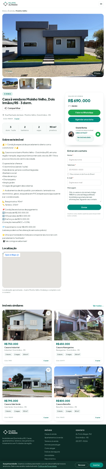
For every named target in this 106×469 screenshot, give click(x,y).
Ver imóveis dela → (83, 138)
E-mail (70, 178)
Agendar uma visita (84, 119)
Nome (70, 155)
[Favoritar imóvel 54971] (100, 313)
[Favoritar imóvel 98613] (100, 370)
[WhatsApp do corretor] (98, 134)
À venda (11, 11)
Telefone (71, 165)
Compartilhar (13, 108)
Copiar (17, 119)
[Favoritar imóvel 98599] (48, 370)
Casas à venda (50, 434)
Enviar (84, 207)
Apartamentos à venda (54, 437)
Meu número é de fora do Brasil (82, 174)
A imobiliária (49, 455)
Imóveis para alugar (52, 445)
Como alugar (50, 448)
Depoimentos (50, 459)
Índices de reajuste (52, 452)
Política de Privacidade (47, 466)
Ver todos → (98, 306)
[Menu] (101, 3)
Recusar (81, 465)
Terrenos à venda (51, 441)
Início (4, 11)
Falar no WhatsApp (84, 112)
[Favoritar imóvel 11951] (48, 313)
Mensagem (71, 188)
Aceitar (96, 465)
